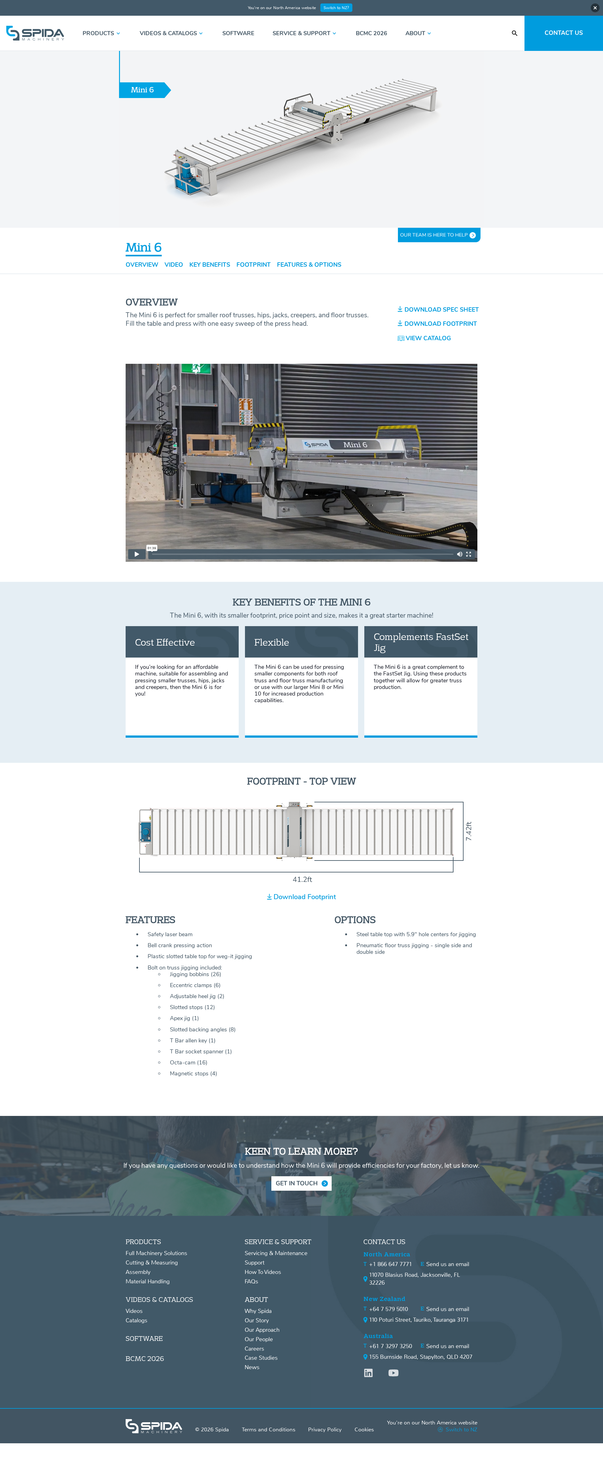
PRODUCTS (143, 1241)
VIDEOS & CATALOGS (159, 1299)
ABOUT (256, 1299)
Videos (134, 1311)
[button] (102, 33)
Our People (259, 1339)
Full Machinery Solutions (156, 1253)
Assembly (138, 1272)
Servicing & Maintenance (276, 1253)
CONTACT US (384, 1241)
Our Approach (262, 1329)
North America (386, 1254)
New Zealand (384, 1299)
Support (254, 1262)
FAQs (251, 1281)
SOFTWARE (144, 1338)
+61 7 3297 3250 (390, 1346)
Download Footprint (305, 896)
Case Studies (261, 1357)
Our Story (257, 1320)
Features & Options (309, 264)
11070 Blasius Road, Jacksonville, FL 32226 (414, 1278)
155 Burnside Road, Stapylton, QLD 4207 (420, 1356)
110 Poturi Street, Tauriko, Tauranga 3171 (419, 1319)
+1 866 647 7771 (390, 1264)
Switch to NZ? (336, 7)
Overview (142, 264)
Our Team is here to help (434, 235)
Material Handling (148, 1281)
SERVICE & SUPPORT (278, 1241)
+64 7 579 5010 (388, 1309)
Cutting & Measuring (152, 1262)
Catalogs (136, 1320)
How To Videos (263, 1272)
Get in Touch (297, 1183)
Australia (378, 1336)
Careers (254, 1348)
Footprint (253, 264)
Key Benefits (209, 264)
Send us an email (447, 1264)
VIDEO (174, 264)
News (252, 1367)
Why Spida (258, 1311)
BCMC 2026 (145, 1358)
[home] (35, 33)
